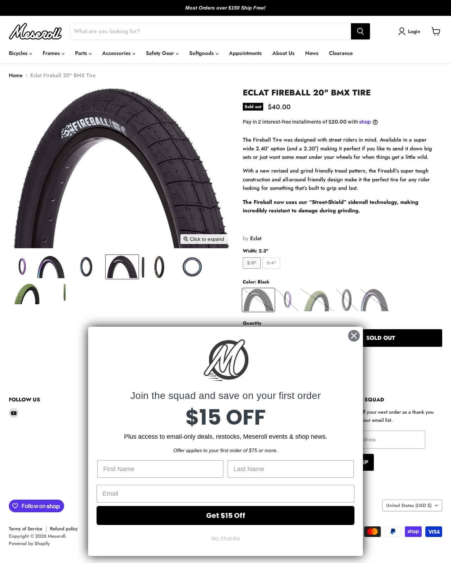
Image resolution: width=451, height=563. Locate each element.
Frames (52, 53)
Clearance (341, 53)
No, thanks (225, 538)
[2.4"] (272, 270)
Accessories (117, 53)
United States (409, 505)
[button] (410, 31)
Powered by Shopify (29, 543)
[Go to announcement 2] (225, 11)
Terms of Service (25, 528)
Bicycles (19, 53)
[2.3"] (252, 270)
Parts (82, 53)
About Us (283, 53)
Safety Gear (161, 53)
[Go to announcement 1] (219, 11)
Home (16, 76)
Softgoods (202, 53)
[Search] (360, 31)
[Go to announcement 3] (231, 11)
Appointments (245, 53)
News (312, 53)
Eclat (255, 238)
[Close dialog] (354, 336)
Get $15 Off (225, 515)
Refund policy (64, 528)
